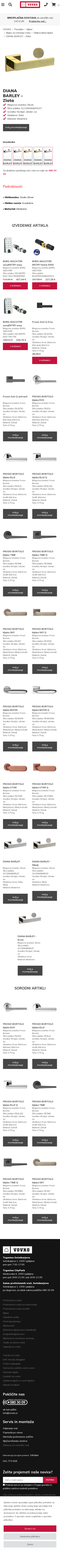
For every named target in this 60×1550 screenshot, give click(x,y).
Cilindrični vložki (11, 1317)
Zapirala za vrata (12, 1346)
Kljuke (29, 29)
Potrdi (50, 1480)
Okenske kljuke (10, 1372)
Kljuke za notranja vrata (18, 32)
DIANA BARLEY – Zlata (18, 36)
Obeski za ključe (11, 1384)
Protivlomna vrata (12, 1300)
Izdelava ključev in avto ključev (19, 1380)
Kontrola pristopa (12, 1321)
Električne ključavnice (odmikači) (19, 1329)
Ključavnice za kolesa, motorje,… (19, 1338)
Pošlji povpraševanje (16, 127)
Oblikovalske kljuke (43, 32)
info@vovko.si (10, 1413)
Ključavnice (8, 1325)
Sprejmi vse (30, 1528)
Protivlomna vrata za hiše (16, 1308)
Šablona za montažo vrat (16, 1445)
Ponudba (18, 29)
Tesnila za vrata (11, 1355)
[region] (30, 1523)
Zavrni (30, 1544)
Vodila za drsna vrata (14, 1342)
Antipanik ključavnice (14, 1334)
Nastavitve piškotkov (30, 1536)
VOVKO (7, 29)
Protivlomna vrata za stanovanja (20, 1304)
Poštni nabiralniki (11, 1363)
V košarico (15, 286)
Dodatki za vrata (11, 1376)
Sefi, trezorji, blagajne (14, 1359)
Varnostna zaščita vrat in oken (19, 1367)
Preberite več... (37, 21)
